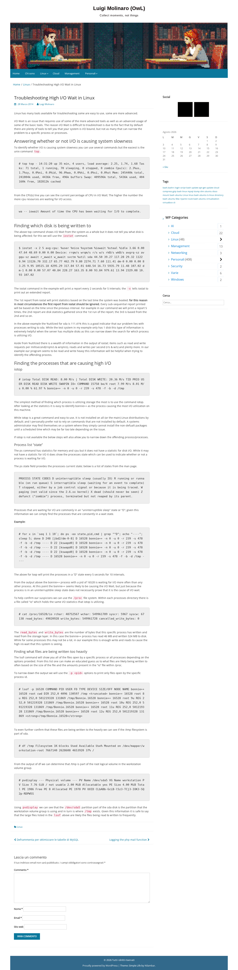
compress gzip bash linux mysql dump (181, 191)
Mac (178, 199)
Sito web (18, 926)
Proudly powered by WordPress (100, 965)
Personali (90, 73)
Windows (177, 279)
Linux (43, 73)
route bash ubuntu (196, 199)
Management (72, 73)
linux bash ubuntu (198, 195)
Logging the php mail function (128, 839)
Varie (174, 273)
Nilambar (150, 965)
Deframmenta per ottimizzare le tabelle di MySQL (47, 839)
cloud (216, 187)
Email (18, 917)
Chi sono (30, 73)
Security (176, 266)
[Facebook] (185, 109)
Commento (21, 870)
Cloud (56, 73)
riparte (183, 199)
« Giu (165, 167)
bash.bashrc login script (174, 187)
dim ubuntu (206, 191)
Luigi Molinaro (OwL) (119, 8)
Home (16, 73)
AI (172, 226)
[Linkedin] (201, 109)
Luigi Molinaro (46, 104)
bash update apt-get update (199, 187)
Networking (179, 253)
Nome (18, 909)
